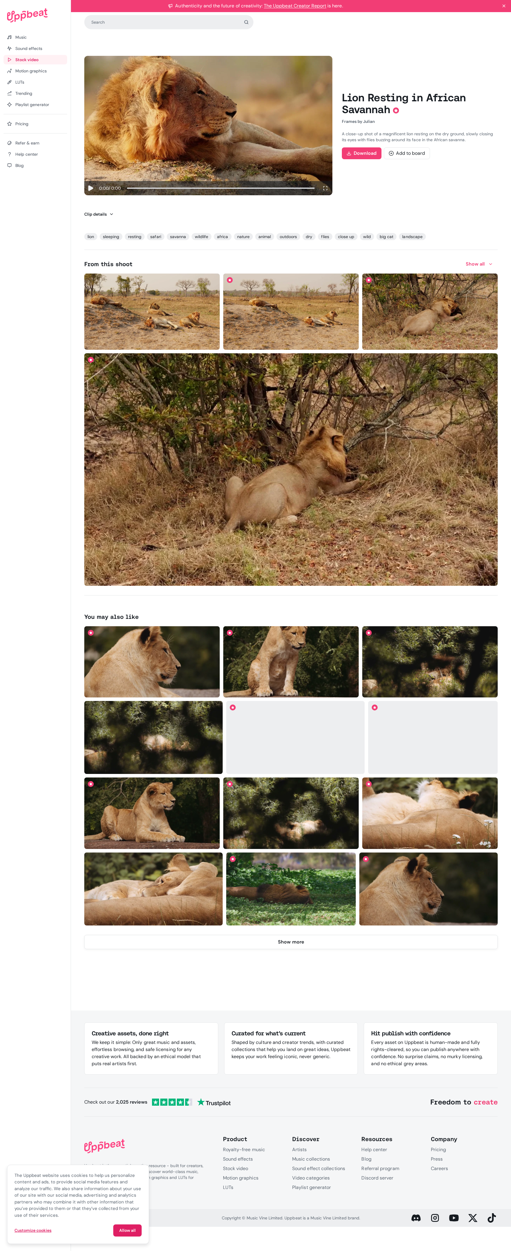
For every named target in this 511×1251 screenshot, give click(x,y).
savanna (178, 236)
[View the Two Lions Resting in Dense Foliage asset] (153, 737)
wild (367, 236)
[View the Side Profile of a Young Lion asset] (295, 737)
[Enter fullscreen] (325, 188)
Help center (374, 1149)
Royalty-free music (244, 1149)
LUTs (228, 1187)
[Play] (91, 188)
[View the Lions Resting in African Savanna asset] (151, 311)
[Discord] (416, 1218)
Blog (366, 1159)
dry (309, 236)
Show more (291, 942)
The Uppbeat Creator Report (295, 6)
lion (91, 236)
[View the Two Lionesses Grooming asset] (153, 888)
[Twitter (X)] (473, 1218)
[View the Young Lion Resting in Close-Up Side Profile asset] (151, 662)
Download (365, 153)
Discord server (377, 1178)
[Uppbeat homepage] (35, 15)
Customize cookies (32, 1230)
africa (222, 236)
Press (437, 1159)
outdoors (288, 236)
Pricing (438, 1149)
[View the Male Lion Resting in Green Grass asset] (432, 737)
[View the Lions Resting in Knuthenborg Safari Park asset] (291, 813)
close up (346, 236)
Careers (439, 1168)
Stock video (235, 1168)
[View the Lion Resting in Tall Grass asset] (430, 662)
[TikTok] (492, 1218)
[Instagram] (435, 1218)
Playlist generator (311, 1187)
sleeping (111, 236)
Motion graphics (240, 1178)
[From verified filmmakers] (146, 341)
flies (325, 236)
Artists (299, 1149)
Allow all (127, 1230)
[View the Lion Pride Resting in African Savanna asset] (291, 311)
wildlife (201, 236)
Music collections (311, 1159)
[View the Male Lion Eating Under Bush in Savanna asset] (291, 469)
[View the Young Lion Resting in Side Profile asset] (429, 888)
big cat (386, 236)
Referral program (380, 1168)
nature (243, 236)
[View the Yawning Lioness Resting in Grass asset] (430, 813)
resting (134, 236)
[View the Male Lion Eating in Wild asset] (430, 311)
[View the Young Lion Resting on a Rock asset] (151, 813)
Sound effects (238, 1159)
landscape (412, 236)
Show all (475, 264)
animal (264, 236)
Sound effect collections (318, 1168)
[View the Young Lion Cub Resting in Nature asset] (291, 662)
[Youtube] (454, 1218)
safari (155, 236)
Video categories (311, 1178)
